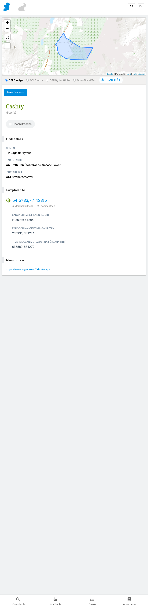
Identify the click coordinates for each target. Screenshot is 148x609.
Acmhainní (129, 604)
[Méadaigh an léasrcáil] (7, 37)
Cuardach (19, 604)
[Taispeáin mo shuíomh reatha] (7, 46)
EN (140, 6)
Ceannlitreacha (22, 124)
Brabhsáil (55, 604)
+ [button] (7, 22)
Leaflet (110, 73)
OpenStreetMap (86, 80)
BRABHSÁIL (113, 80)
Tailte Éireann (138, 73)
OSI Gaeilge (16, 80)
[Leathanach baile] (7, 8)
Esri (129, 73)
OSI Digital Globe (60, 80)
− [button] (7, 28)
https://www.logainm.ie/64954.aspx (28, 269)
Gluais (92, 604)
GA (131, 6)
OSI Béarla (36, 80)
